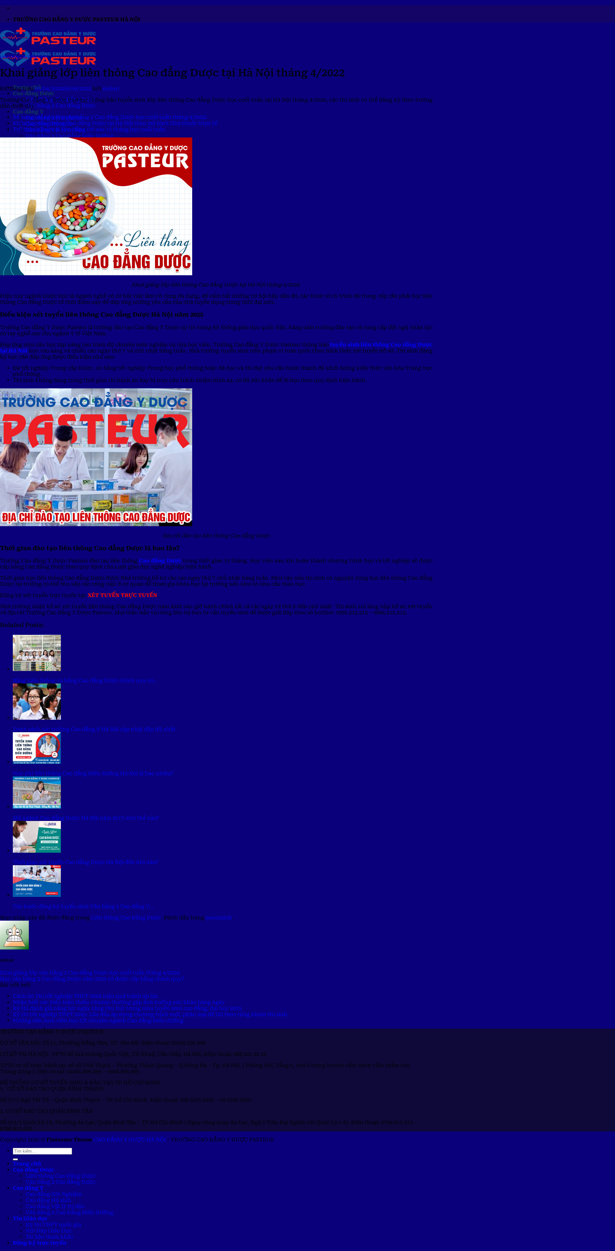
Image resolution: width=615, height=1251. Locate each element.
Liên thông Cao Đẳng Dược (24, 56)
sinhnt (110, 89)
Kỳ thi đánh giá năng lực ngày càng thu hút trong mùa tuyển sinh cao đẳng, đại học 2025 (127, 1008)
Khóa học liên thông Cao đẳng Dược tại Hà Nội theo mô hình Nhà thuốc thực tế (115, 123)
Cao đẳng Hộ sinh (48, 1200)
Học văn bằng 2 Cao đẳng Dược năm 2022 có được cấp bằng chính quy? (92, 979)
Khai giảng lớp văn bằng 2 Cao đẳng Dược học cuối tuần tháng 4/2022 (90, 973)
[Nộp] (15, 1159)
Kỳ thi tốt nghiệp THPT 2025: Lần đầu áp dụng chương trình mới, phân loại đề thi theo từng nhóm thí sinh (150, 1014)
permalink (219, 918)
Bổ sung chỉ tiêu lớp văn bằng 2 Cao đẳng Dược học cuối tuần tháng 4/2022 (109, 117)
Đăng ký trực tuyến (39, 1243)
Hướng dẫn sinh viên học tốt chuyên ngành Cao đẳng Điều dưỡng (98, 1020)
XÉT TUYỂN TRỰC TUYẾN (122, 595)
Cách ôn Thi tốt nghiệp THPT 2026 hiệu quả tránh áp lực (85, 996)
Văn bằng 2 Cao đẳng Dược (60, 106)
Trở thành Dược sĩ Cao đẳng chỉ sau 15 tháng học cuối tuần (89, 129)
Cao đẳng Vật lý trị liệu (55, 1206)
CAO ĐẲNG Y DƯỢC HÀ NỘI (130, 1140)
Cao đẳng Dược (33, 93)
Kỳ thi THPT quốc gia (53, 1225)
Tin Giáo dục (30, 1218)
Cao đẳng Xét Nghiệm (54, 1194)
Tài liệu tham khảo (49, 1237)
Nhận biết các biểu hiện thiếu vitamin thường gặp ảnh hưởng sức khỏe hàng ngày (119, 1002)
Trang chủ (27, 1164)
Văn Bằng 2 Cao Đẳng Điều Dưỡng (69, 136)
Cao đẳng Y (28, 112)
